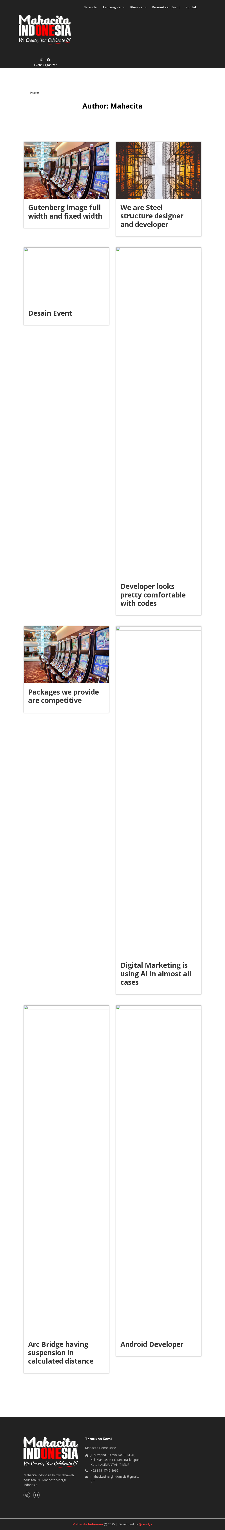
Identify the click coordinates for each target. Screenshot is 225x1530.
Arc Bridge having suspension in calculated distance (61, 1352)
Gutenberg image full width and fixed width (65, 211)
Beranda (90, 7)
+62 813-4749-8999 (104, 1470)
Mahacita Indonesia (88, 1524)
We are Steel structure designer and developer (151, 216)
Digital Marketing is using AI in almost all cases (155, 973)
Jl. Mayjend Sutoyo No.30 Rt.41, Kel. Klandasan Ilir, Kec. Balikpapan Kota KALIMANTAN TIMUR (115, 1460)
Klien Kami (138, 7)
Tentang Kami (113, 7)
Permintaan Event (166, 7)
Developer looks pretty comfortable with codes (153, 594)
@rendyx (145, 1524)
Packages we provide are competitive (63, 696)
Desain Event (50, 313)
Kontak (191, 7)
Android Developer (151, 1344)
